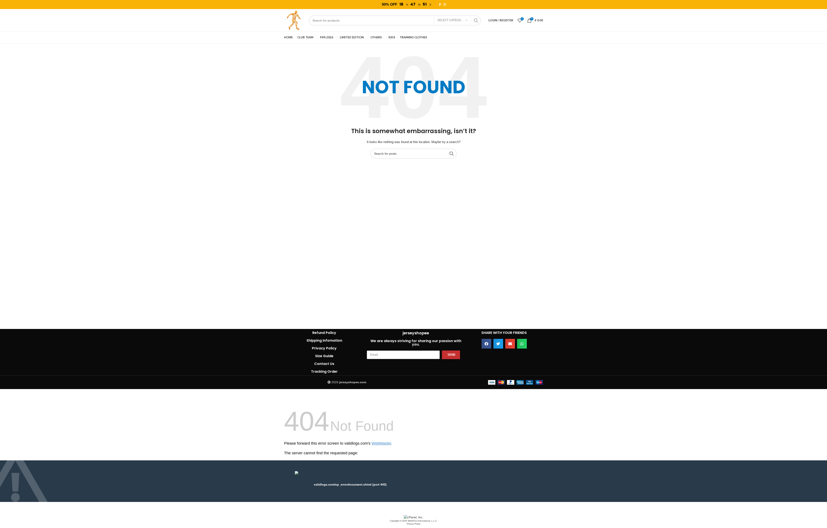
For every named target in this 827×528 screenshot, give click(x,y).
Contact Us (324, 363)
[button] (486, 344)
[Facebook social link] (440, 4)
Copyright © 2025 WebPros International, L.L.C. (413, 521)
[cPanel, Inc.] (413, 517)
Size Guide (324, 356)
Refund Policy (324, 332)
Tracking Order (324, 371)
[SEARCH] (476, 20)
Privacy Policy (324, 348)
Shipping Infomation (324, 340)
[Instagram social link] (445, 4)
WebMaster (381, 443)
